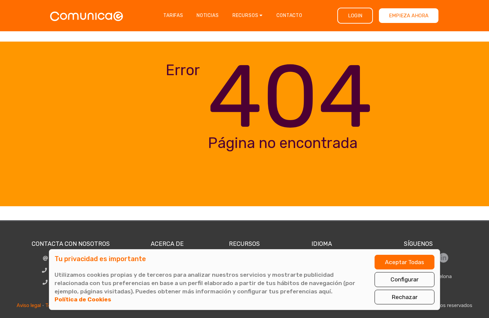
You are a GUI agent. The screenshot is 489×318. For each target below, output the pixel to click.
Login (355, 16)
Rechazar (404, 297)
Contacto (289, 15)
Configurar (404, 279)
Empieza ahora (408, 16)
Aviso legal (29, 305)
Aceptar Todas (404, 262)
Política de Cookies (83, 299)
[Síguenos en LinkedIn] (443, 258)
